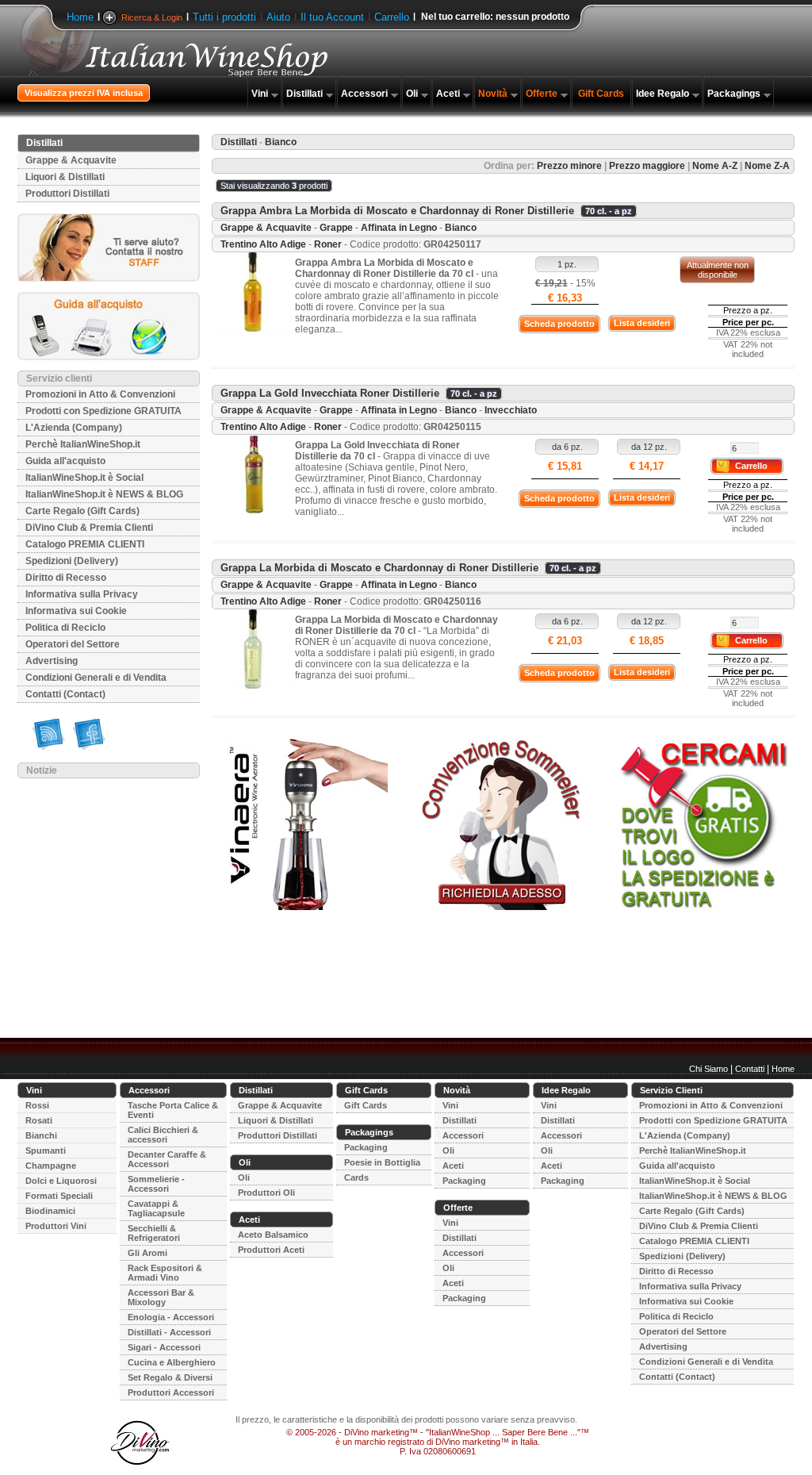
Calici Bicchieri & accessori (163, 1134)
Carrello (391, 17)
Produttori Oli (266, 1192)
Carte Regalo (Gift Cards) (82, 511)
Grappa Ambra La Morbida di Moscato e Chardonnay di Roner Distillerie (397, 211)
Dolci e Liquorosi (61, 1180)
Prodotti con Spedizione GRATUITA (103, 411)
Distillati (304, 93)
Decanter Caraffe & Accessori (167, 1159)
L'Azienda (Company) (73, 427)
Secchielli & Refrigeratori (154, 1233)
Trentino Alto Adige (263, 244)
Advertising (51, 660)
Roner (328, 244)
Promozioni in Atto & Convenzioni (100, 394)
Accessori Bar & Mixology (161, 1297)
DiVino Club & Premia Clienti (89, 527)
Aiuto (278, 17)
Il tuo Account (332, 17)
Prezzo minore (569, 165)
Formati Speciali (59, 1195)
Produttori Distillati (67, 193)
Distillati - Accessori (169, 1332)
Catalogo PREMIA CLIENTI (84, 544)
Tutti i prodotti (224, 17)
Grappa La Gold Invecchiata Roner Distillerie (329, 393)
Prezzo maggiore (647, 165)
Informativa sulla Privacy (81, 594)
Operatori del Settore (72, 644)
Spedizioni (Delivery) (71, 561)
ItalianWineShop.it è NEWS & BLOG (104, 494)
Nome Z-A (767, 165)
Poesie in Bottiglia (382, 1162)
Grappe (336, 227)
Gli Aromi (147, 1253)
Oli (412, 93)
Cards (356, 1177)
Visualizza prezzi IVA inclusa (84, 93)
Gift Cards (601, 93)
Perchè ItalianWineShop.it (82, 444)
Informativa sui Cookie (76, 611)
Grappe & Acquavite (71, 160)
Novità (493, 93)
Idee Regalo (662, 93)
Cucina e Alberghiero (172, 1362)
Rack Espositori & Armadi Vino (165, 1272)
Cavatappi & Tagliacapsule (156, 1208)
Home (80, 17)
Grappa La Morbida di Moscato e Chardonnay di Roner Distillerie (379, 568)
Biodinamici (50, 1211)
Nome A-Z (714, 165)
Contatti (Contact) (65, 694)
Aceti (448, 93)
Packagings (733, 93)
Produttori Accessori (171, 1392)
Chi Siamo (708, 1069)
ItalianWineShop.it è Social (84, 477)
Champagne (50, 1165)
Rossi (37, 1105)
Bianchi (41, 1135)
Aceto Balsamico (273, 1234)
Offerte (541, 93)
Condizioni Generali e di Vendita (96, 677)
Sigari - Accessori (164, 1347)
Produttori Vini (55, 1226)
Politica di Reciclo (65, 627)
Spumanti (45, 1150)
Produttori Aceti (271, 1249)
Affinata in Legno (399, 227)
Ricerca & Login (151, 17)
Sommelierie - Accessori (156, 1183)
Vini (259, 93)
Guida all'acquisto (65, 461)
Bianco (461, 227)
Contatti (749, 1069)
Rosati (38, 1120)
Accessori (364, 93)
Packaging (366, 1147)
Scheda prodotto (559, 323)
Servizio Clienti (671, 1090)
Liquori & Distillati (65, 176)
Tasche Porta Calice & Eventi (173, 1110)
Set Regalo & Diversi (170, 1377)
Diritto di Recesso (65, 577)
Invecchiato (511, 410)
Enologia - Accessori (171, 1317)
